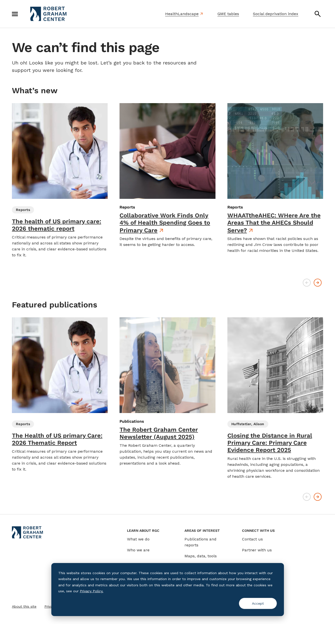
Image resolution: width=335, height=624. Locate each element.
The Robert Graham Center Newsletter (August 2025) (159, 433)
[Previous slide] (306, 282)
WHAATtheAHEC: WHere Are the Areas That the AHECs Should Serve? (274, 223)
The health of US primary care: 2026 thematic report (56, 225)
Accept (258, 603)
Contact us (252, 539)
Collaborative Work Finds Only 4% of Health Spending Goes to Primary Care (165, 223)
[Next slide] (317, 282)
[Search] (317, 13)
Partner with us (257, 550)
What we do (138, 539)
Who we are (138, 550)
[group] (60, 180)
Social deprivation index (275, 13)
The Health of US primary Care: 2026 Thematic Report (57, 439)
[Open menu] (14, 13)
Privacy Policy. (91, 591)
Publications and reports (200, 542)
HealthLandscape (182, 13)
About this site (24, 606)
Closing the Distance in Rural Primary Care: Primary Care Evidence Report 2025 (269, 442)
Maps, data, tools (200, 556)
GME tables (228, 13)
